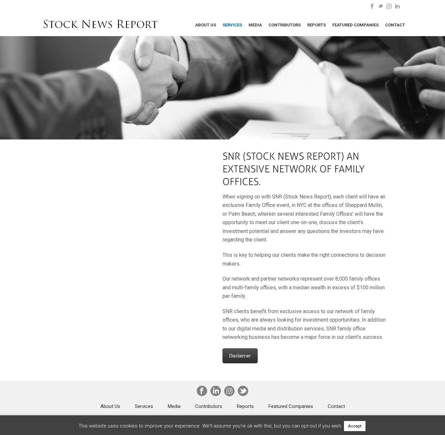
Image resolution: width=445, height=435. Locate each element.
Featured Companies (355, 24)
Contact (395, 24)
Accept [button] (355, 426)
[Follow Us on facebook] (202, 392)
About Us (205, 24)
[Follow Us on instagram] (229, 392)
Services (232, 24)
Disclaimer (240, 355)
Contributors (284, 24)
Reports (316, 24)
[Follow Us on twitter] (243, 392)
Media (255, 24)
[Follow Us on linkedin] (215, 392)
